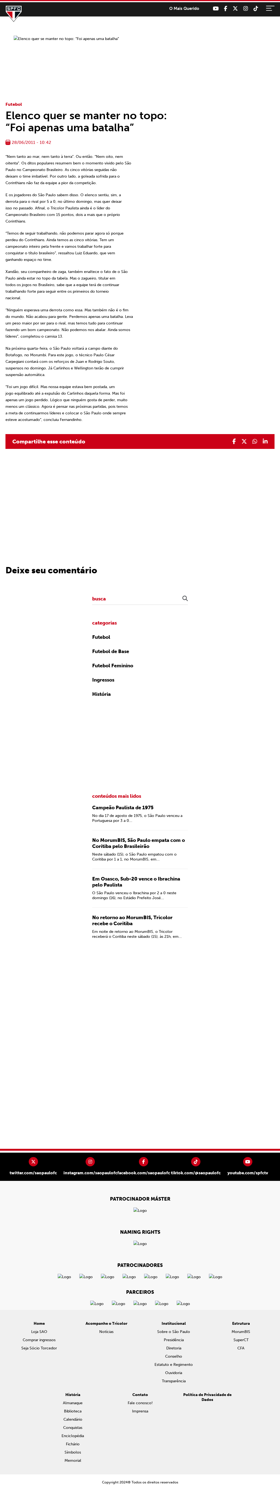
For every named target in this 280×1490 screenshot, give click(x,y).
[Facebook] (225, 8)
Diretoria (173, 1348)
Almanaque (73, 1403)
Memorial (73, 1460)
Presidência (174, 1340)
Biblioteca (72, 1411)
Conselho (173, 1356)
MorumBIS (241, 1331)
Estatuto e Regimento (173, 1364)
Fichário (73, 1444)
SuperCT (241, 1340)
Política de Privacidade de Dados (207, 1397)
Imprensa (140, 1411)
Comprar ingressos (39, 1340)
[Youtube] (215, 8)
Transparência (174, 1381)
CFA (240, 1348)
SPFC (13, 13)
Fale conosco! (140, 1403)
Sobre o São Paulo (173, 1331)
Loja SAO (39, 1331)
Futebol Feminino (112, 666)
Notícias (106, 1331)
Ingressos (103, 680)
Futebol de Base (110, 651)
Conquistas (72, 1427)
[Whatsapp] (254, 441)
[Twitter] (235, 8)
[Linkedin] (265, 441)
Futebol (13, 104)
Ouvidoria (173, 1373)
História (101, 694)
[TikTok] (255, 8)
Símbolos (73, 1452)
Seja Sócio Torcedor (39, 1348)
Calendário (72, 1419)
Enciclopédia (73, 1436)
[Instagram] (245, 8)
